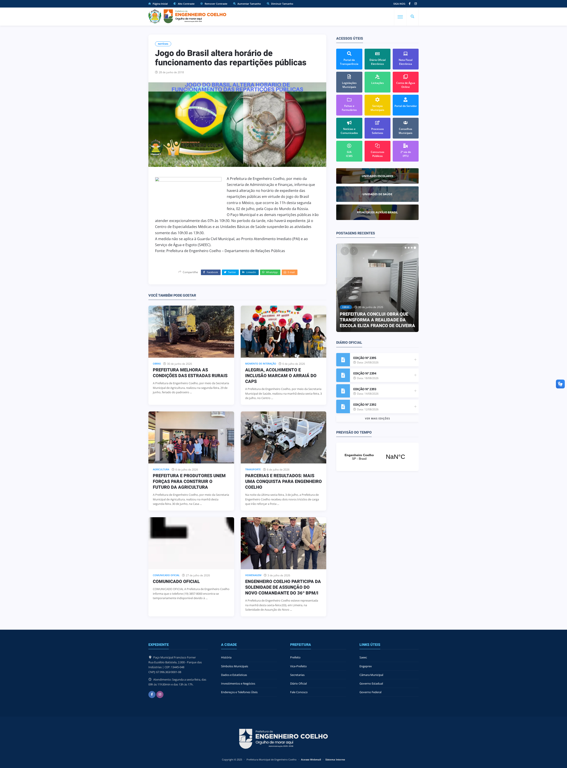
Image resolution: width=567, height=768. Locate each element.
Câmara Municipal (371, 675)
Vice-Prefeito (298, 666)
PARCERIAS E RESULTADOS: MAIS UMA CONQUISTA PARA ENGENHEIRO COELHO (283, 481)
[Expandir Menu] (400, 17)
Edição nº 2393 (364, 389)
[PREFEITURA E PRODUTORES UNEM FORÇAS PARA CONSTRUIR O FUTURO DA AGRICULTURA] (191, 437)
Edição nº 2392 (364, 404)
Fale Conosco (299, 692)
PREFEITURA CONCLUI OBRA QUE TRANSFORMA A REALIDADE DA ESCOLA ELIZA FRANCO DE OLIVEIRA (377, 320)
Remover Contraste (215, 3)
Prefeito (295, 657)
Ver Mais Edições (377, 418)
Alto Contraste (185, 3)
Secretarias (297, 675)
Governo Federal (370, 692)
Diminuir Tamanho (281, 3)
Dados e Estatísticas (234, 675)
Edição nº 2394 (364, 373)
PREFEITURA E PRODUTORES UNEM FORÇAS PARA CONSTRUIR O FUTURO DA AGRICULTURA (189, 481)
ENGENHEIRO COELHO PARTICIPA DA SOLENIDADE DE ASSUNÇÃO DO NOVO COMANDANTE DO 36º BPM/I (283, 587)
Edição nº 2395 (364, 358)
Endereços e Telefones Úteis (239, 692)
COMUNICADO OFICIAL (176, 581)
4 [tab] (415, 248)
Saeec (363, 657)
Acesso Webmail (311, 759)
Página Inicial (160, 3)
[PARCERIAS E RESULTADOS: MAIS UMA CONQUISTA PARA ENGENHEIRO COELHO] (283, 437)
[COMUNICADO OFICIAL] (191, 543)
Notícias (163, 43)
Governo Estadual (371, 683)
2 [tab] (409, 248)
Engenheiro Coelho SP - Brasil (377, 457)
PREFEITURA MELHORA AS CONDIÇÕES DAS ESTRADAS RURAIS (190, 373)
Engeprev (365, 666)
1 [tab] (405, 248)
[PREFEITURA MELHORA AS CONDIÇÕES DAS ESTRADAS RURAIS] (191, 332)
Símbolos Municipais (234, 666)
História (226, 657)
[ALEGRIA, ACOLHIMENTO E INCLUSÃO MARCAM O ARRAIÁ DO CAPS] (283, 332)
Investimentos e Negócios (238, 683)
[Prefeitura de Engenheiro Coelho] (187, 16)
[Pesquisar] (412, 17)
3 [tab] (412, 248)
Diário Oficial (298, 683)
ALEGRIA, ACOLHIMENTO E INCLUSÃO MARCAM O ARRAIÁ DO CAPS (281, 376)
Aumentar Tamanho (249, 3)
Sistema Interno (335, 759)
